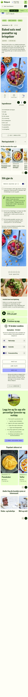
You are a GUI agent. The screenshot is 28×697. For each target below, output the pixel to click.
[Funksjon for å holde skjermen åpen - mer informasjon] (18, 184)
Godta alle (14, 370)
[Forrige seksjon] (2, 11)
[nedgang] (18, 102)
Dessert (4, 20)
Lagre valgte (14, 366)
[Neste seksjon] (26, 11)
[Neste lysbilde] (26, 172)
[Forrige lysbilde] (22, 172)
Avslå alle (14, 361)
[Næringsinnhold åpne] (14, 141)
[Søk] (2, 6)
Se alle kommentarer (14, 386)
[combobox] (12, 6)
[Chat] (25, 6)
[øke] (24, 102)
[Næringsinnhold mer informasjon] (16, 142)
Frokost (20, 20)
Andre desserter (12, 20)
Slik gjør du (14, 10)
